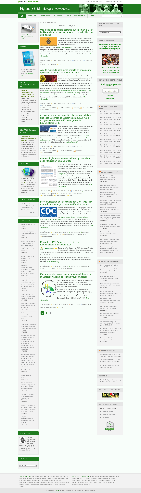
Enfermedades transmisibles (75, 234)
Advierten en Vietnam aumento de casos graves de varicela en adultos (110, 202)
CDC (60, 234)
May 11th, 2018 (76, 191)
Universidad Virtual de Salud (93, 1)
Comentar (88, 60)
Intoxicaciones (60, 195)
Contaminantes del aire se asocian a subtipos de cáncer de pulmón (110, 323)
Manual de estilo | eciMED (26, 376)
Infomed (57, 490)
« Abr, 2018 (62, 26)
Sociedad (58, 16)
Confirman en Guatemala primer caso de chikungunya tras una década (110, 241)
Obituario (23, 210)
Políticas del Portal (25, 476)
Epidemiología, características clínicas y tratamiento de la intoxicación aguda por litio (65, 159)
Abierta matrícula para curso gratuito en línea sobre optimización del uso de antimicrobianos (65, 71)
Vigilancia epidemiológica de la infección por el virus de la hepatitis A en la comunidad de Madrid (28, 269)
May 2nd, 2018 (78, 60)
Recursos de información (75, 16)
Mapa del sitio (104, 417)
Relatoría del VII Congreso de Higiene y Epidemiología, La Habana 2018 (59, 243)
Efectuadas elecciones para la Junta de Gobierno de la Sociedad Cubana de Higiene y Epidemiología (65, 275)
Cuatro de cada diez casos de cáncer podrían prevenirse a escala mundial (28, 316)
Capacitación (57, 60)
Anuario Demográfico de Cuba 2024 (28, 225)
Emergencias (62, 174)
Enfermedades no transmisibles (71, 193)
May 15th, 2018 (75, 304)
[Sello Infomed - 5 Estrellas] (109, 432)
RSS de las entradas (106, 411)
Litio (70, 195)
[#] (41, 62)
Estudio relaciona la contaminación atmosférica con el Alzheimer (110, 300)
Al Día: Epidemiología (110, 172)
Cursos (76, 108)
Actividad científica (66, 151)
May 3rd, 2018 (78, 103)
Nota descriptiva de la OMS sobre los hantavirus (27, 258)
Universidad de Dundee (71, 93)
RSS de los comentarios (107, 414)
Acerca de (32, 16)
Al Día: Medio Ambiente (110, 261)
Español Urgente (108, 351)
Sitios (91, 16)
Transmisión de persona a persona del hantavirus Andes (28, 234)
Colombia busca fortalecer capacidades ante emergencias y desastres (110, 187)
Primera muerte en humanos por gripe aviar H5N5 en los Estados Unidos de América (28, 385)
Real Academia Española (65, 48)
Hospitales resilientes (27, 370)
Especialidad (45, 16)
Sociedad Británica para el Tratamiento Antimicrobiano (64, 95)
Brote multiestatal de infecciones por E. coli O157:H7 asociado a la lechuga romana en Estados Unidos (66, 203)
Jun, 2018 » (72, 26)
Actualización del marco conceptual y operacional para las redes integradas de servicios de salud (28, 408)
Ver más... (33, 213)
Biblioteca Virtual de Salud (114, 1)
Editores (23, 208)
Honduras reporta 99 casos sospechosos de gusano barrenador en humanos (108, 178)
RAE (60, 64)
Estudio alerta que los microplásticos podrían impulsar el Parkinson (110, 293)
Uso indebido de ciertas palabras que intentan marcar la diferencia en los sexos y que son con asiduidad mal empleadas (66, 32)
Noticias (55, 232)
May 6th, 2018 (78, 146)
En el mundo (110, 98)
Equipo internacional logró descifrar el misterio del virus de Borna (109, 194)
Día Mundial (30, 206)
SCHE (60, 307)
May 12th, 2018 (75, 266)
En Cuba (110, 95)
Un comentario (47, 148)
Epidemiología (47, 153)
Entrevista (29, 208)
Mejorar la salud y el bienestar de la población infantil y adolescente (28, 296)
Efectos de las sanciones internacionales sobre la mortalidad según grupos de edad (28, 327)
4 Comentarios (47, 105)
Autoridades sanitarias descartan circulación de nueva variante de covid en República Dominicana (110, 217)
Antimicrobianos (65, 108)
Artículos (56, 191)
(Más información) (72, 142)
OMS (28, 210)
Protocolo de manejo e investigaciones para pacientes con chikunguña (27, 397)
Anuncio (79, 151)
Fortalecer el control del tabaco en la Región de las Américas (28, 305)
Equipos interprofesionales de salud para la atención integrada (27, 419)
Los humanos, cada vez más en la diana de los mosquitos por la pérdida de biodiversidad (110, 330)
